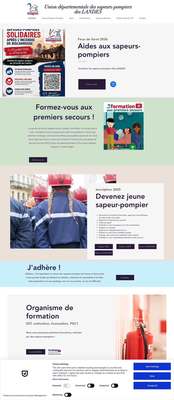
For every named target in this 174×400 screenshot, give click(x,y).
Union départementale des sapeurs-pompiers (88, 7)
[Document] (113, 84)
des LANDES (88, 12)
